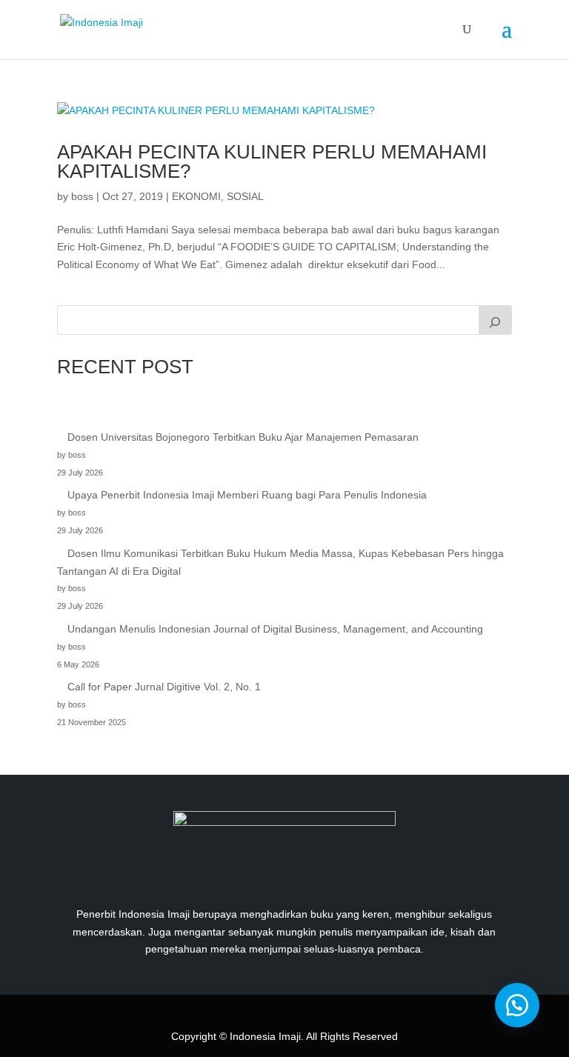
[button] (517, 1005)
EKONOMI (196, 196)
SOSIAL (245, 196)
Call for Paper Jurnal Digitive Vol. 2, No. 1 (164, 687)
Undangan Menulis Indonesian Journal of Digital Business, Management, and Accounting (275, 629)
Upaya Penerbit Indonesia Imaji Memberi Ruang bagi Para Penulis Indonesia (247, 495)
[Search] (496, 320)
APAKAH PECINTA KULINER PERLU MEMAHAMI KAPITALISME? (272, 161)
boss (82, 196)
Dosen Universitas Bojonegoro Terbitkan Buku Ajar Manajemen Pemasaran (243, 437)
